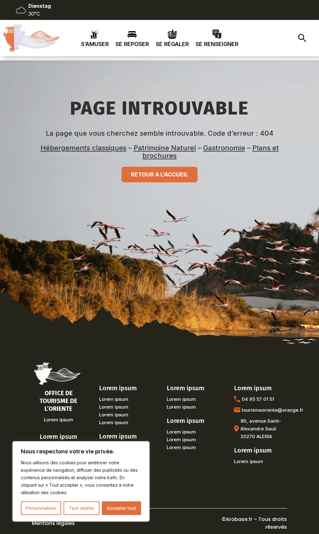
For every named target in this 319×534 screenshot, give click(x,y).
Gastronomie (224, 148)
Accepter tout (121, 508)
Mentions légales (53, 523)
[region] (81, 481)
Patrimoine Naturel (165, 148)
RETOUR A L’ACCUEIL (159, 174)
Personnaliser (41, 508)
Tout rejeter (81, 508)
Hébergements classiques (83, 148)
